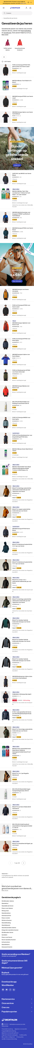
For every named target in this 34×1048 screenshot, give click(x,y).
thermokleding (26, 31)
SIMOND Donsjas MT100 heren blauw (21, 529)
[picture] (5, 69)
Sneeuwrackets (6, 915)
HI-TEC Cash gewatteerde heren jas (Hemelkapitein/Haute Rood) (21, 712)
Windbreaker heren (7, 932)
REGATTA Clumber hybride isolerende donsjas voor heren (21, 620)
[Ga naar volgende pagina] (24, 863)
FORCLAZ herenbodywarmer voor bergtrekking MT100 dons (22, 436)
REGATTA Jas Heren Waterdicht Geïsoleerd (21, 807)
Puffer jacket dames (8, 49)
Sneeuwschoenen (7, 947)
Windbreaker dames (8, 901)
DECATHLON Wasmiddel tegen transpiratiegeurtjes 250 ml (21, 789)
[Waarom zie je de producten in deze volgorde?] (2, 61)
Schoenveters (6, 942)
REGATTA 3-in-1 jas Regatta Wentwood (20, 774)
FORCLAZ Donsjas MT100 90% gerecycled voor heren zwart (21, 65)
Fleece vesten (6, 918)
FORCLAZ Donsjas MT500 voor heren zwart (21, 306)
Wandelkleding (6, 922)
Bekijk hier (17, 165)
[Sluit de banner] (31, 2)
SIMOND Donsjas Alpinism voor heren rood (21, 323)
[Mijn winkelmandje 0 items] (30, 8)
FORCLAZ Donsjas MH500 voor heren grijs (21, 418)
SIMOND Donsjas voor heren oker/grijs (20, 290)
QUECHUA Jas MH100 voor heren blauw (21, 174)
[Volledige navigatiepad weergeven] (2, 18)
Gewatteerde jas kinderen (20, 49)
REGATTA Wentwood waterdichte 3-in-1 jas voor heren (22, 545)
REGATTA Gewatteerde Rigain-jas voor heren (22, 844)
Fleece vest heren (7, 937)
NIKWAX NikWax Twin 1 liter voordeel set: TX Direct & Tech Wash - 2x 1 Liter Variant (21, 192)
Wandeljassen (6, 925)
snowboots (7, 33)
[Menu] (4, 8)
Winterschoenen (7, 920)
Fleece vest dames (7, 908)
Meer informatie (17, 281)
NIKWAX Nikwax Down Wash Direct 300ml (22, 449)
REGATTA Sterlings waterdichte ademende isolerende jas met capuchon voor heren (21, 489)
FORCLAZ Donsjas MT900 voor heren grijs (21, 339)
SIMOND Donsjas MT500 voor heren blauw (22, 228)
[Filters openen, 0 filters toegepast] (4, 57)
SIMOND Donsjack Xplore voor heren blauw (21, 355)
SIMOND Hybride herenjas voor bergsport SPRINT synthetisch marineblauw (21, 214)
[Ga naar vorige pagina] (10, 863)
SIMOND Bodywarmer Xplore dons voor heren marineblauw (22, 677)
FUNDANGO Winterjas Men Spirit (21, 694)
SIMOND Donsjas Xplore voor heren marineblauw (22, 112)
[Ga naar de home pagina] (15, 8)
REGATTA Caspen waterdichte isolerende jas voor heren (21, 510)
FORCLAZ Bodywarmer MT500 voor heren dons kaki (21, 371)
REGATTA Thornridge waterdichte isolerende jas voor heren (22, 730)
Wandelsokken (6, 913)
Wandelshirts (6, 944)
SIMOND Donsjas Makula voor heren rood (20, 386)
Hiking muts (5, 910)
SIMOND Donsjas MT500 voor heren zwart (22, 97)
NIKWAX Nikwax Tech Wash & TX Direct (21, 81)
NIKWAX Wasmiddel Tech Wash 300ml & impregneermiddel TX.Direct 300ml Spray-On (21, 468)
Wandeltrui (5, 903)
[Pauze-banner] (28, 2)
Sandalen (4, 935)
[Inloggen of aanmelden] (26, 8)
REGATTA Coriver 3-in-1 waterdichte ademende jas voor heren (21, 581)
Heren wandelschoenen (9, 939)
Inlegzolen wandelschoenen (10, 930)
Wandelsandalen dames (9, 927)
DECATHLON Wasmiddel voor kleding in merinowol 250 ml (20, 402)
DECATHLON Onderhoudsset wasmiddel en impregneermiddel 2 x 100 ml (22, 825)
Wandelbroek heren (7, 906)
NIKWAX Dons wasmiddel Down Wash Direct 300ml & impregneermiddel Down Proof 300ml (21, 751)
